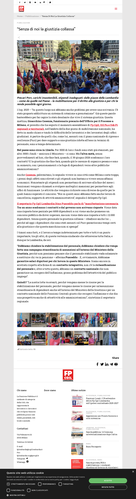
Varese (89, 413)
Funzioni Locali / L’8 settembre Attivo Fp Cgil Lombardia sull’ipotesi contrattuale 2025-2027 (102, 400)
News (88, 444)
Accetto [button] (108, 480)
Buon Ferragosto (93, 446)
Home (20, 16)
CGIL (23, 402)
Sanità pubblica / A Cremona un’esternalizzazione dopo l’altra (101, 433)
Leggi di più (74, 479)
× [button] (133, 472)
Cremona (90, 428)
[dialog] (68, 484)
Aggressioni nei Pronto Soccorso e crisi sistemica (102, 417)
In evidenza (91, 395)
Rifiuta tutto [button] (108, 487)
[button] (46, 495)
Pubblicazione (32, 16)
